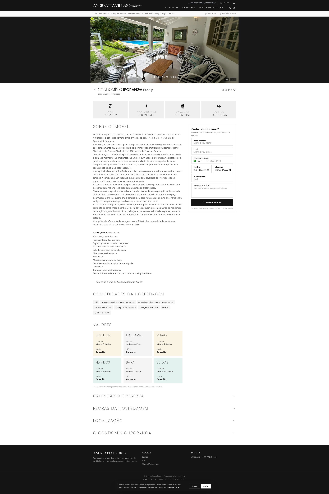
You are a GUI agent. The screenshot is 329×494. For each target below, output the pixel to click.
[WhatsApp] (230, 8)
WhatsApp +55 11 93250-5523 (204, 457)
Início (95, 14)
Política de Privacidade (225, 208)
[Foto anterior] (95, 50)
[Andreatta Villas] (118, 5)
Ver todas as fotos (164, 77)
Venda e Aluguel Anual (211, 8)
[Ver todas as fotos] (226, 79)
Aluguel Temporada (150, 464)
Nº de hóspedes (199, 176)
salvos (229, 14)
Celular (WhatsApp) (201, 158)
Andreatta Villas (104, 14)
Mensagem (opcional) (202, 185)
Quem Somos (189, 8)
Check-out (219, 167)
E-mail (196, 149)
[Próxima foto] (233, 50)
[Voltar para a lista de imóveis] (94, 89)
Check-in (197, 167)
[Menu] (234, 3)
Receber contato (213, 202)
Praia (144, 460)
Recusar (194, 486)
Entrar (226, 3)
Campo (145, 457)
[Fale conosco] (234, 8)
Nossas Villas (171, 8)
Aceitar (206, 486)
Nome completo (200, 140)
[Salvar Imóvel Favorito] (234, 89)
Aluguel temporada (119, 14)
